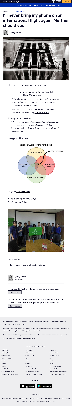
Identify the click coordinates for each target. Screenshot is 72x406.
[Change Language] (53, 1)
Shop (45, 398)
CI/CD (51, 361)
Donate (66, 2)
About (23, 398)
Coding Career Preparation (9, 374)
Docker (3, 363)
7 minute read (36, 95)
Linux (3, 361)
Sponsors (55, 398)
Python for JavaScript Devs (58, 374)
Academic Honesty (64, 398)
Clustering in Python (7, 371)
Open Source (39, 398)
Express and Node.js (31, 369)
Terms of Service (40, 401)
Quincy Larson (15, 32)
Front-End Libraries (7, 369)
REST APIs (4, 350)
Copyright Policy (50, 401)
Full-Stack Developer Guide (33, 374)
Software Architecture (32, 371)
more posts (21, 279)
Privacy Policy (31, 401)
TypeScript (53, 350)
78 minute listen (29, 105)
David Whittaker (23, 191)
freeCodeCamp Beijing (17, 202)
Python (52, 363)
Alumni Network (30, 398)
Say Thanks (14, 292)
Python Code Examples (56, 369)
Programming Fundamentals (58, 371)
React (27, 361)
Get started (15, 306)
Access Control (54, 355)
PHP (26, 358)
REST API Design (6, 358)
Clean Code (28, 350)
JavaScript (4, 353)
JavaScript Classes (55, 366)
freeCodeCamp (38, 265)
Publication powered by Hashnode (11, 398)
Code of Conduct (22, 401)
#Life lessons (20, 11)
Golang (27, 363)
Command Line (54, 353)
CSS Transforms (30, 355)
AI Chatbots (29, 353)
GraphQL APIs (5, 355)
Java (51, 358)
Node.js (3, 366)
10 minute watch (42, 112)
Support (50, 398)
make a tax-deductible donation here (22, 339)
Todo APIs (28, 366)
